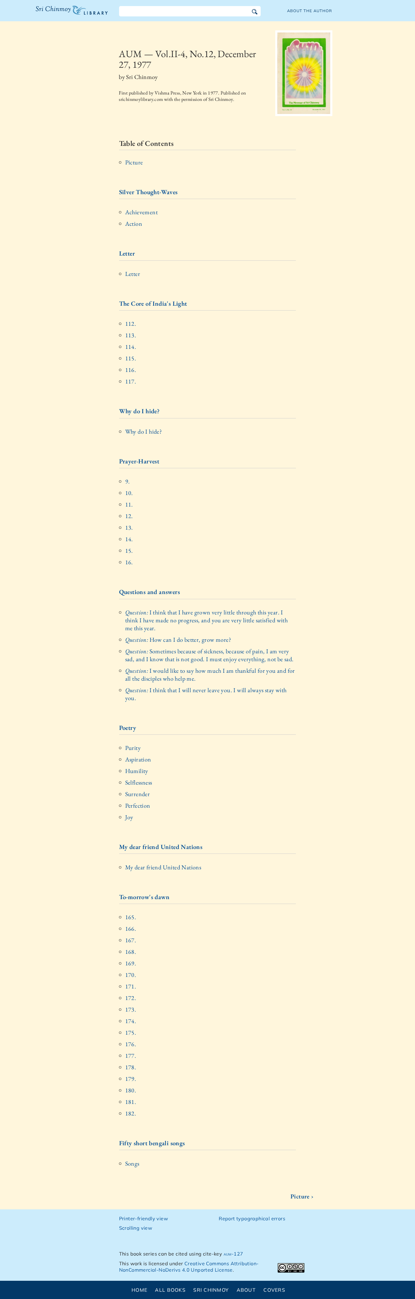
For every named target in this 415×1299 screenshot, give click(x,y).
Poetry (127, 727)
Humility (136, 771)
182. (130, 1113)
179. (130, 1079)
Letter (127, 253)
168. (130, 952)
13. (129, 527)
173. (130, 1009)
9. (127, 481)
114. (130, 347)
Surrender (137, 794)
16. (129, 562)
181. (130, 1102)
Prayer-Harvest (139, 461)
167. (130, 940)
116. (130, 370)
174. (130, 1021)
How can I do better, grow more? (178, 640)
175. (130, 1032)
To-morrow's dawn (144, 897)
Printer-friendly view (143, 1218)
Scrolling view (136, 1228)
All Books (170, 1290)
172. (130, 998)
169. (130, 963)
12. (129, 516)
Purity (133, 748)
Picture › (302, 1196)
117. (130, 381)
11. (129, 504)
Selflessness (138, 782)
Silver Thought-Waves (148, 192)
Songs (132, 1163)
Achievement (141, 212)
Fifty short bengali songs (152, 1143)
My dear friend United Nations (161, 847)
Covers (274, 1290)
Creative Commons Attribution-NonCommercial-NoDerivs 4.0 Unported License (189, 1266)
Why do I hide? (139, 411)
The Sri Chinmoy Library (59, 14)
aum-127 (233, 1254)
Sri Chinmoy (211, 1290)
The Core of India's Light (153, 303)
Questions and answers (149, 592)
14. (129, 539)
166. (130, 929)
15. (129, 551)
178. (130, 1067)
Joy (129, 817)
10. (129, 493)
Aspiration (138, 759)
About (246, 1290)
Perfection (137, 805)
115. (130, 358)
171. (130, 986)
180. (130, 1090)
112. (130, 324)
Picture (134, 162)
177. (130, 1056)
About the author (309, 10)
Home (139, 1290)
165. (130, 917)
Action (133, 224)
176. (130, 1044)
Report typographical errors (252, 1218)
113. (130, 335)
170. (130, 975)
